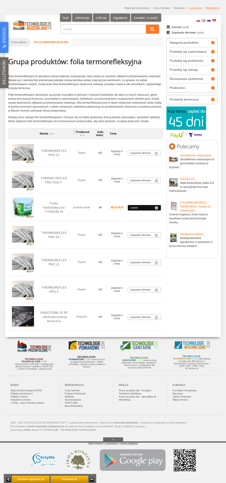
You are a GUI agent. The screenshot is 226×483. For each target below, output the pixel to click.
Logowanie (195, 8)
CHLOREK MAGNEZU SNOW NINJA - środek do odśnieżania (195, 206)
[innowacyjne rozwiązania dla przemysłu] (34, 350)
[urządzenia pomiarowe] (87, 348)
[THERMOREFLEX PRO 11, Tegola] (23, 262)
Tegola (81, 152)
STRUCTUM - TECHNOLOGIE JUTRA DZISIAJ (70, 430)
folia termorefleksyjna (51, 42)
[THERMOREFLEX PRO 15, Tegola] (23, 152)
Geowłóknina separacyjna (195, 155)
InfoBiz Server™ (32, 430)
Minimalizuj (8, 479)
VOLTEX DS (187, 179)
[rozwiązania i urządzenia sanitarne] (139, 349)
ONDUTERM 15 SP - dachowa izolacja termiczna (54, 317)
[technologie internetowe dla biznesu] (192, 348)
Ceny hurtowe (161, 8)
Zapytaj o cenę (116, 153)
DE (214, 20)
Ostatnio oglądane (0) (30, 479)
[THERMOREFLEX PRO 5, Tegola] (23, 289)
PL (198, 20)
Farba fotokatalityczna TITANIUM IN (54, 207)
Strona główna (18, 42)
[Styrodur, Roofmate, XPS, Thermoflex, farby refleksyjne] (23, 316)
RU (209, 20)
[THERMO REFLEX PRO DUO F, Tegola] (23, 180)
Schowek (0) (69, 479)
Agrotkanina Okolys (191, 234)
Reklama (179, 8)
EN (203, 20)
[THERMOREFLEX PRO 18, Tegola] (23, 234)
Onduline (81, 316)
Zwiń (91, 479)
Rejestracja (212, 8)
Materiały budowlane (137, 8)
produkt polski (81, 207)
